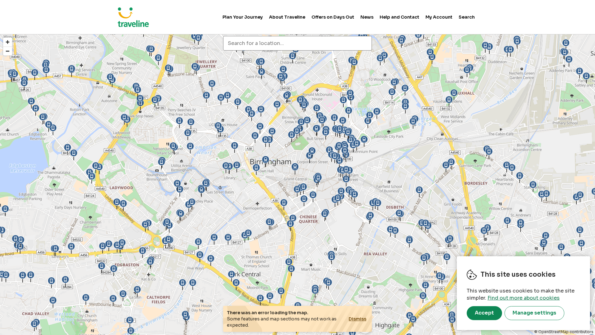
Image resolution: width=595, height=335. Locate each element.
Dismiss (357, 319)
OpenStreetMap (553, 331)
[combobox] (297, 43)
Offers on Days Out (332, 17)
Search (467, 17)
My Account (438, 17)
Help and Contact (399, 17)
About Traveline (287, 17)
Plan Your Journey (243, 17)
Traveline (133, 17)
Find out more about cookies (523, 298)
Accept (484, 313)
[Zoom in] (7, 42)
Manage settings (534, 313)
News (366, 17)
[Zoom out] (7, 51)
